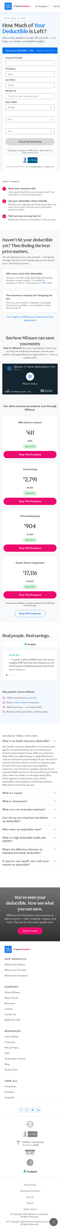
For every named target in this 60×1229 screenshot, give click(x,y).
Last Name (10, 79)
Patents (30, 1203)
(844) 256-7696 (12, 1019)
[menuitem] (42, 6)
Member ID (10, 90)
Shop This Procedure (30, 454)
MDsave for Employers (16, 975)
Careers (9, 1008)
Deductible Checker (15, 1058)
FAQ (7, 1053)
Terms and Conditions (30, 1191)
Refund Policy (12, 1047)
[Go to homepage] (17, 949)
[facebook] (21, 1110)
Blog (7, 1064)
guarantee (31, 697)
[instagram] (26, 1110)
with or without (21, 702)
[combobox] (30, 63)
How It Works (11, 1036)
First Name (10, 68)
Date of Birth (11, 102)
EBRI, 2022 (47, 283)
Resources (10, 1003)
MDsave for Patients (15, 964)
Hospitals (9, 1097)
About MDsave (12, 992)
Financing (10, 1042)
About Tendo (11, 997)
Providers (9, 1092)
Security (30, 1197)
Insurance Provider (14, 57)
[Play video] (30, 379)
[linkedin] (38, 1110)
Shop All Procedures (30, 613)
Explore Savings (30, 931)
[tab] (30, 741)
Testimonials (11, 1069)
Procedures (10, 1086)
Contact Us (10, 1014)
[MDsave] (17, 6)
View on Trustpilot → (17, 669)
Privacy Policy (30, 1185)
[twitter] (32, 1110)
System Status (30, 1209)
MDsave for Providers (16, 970)
